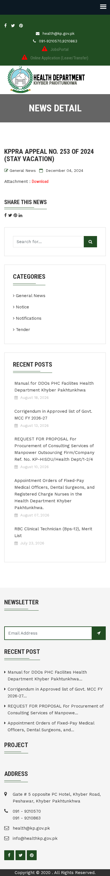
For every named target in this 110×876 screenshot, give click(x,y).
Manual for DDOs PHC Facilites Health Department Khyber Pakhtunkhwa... (47, 676)
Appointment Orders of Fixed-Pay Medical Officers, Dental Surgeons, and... (51, 726)
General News (23, 170)
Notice (22, 307)
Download (40, 181)
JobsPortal (59, 49)
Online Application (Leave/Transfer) (59, 57)
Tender (23, 329)
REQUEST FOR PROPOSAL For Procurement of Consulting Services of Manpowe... (56, 709)
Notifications (28, 318)
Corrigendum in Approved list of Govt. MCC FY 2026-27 (53, 415)
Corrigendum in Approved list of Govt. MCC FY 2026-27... (55, 692)
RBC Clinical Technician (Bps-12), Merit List (53, 532)
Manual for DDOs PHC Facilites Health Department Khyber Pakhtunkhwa (54, 387)
